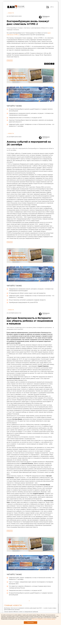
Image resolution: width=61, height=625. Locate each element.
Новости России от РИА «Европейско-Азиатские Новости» (12, 7)
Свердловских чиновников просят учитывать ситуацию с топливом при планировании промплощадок (31, 114)
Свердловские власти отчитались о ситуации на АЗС (25, 117)
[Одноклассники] (47, 64)
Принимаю (30, 622)
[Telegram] (49, 64)
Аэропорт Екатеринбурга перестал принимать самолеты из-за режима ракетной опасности (31, 121)
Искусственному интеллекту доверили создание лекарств (27, 300)
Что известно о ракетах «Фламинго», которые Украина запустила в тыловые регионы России (30, 587)
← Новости (10, 133)
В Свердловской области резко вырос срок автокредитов (27, 293)
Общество (9, 60)
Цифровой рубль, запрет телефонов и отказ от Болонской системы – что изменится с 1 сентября (31, 125)
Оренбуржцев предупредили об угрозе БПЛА (23, 302)
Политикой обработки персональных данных (43, 619)
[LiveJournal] (53, 64)
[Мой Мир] (51, 64)
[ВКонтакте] (45, 64)
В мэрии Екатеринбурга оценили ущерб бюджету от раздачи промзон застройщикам (31, 110)
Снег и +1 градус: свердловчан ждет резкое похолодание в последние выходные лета (31, 582)
